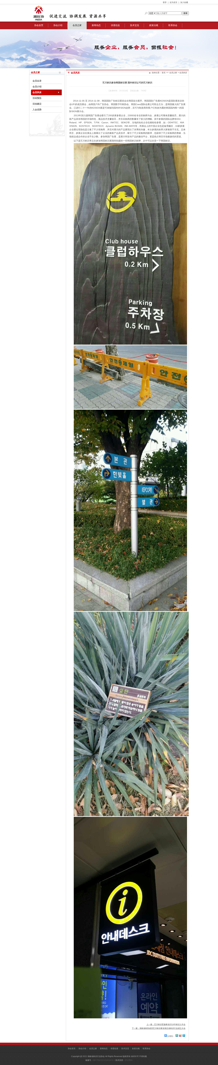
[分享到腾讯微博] (183, 1035)
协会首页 (38, 25)
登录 (165, 2)
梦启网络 (129, 1060)
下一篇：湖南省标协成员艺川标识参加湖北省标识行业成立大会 (158, 1028)
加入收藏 (184, 2)
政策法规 (153, 25)
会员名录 (37, 81)
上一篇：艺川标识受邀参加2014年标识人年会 (166, 1024)
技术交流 (134, 25)
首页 (163, 73)
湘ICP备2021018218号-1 (104, 1060)
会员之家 (77, 25)
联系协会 (172, 25)
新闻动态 (96, 25)
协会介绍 (57, 25)
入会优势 (37, 109)
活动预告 (37, 98)
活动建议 (37, 104)
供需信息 (115, 25)
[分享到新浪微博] (180, 1035)
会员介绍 (37, 86)
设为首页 (173, 2)
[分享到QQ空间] (176, 1035)
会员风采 (37, 92)
